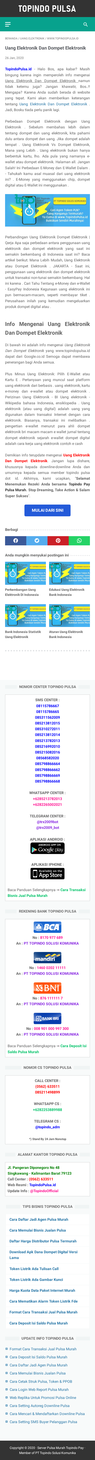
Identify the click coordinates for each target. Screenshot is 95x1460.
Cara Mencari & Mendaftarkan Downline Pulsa (47, 1414)
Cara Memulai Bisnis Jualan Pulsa (37, 1230)
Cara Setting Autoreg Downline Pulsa (40, 1406)
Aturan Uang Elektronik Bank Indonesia (66, 634)
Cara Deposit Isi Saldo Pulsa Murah (38, 1323)
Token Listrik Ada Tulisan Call (34, 1269)
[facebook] (15, 540)
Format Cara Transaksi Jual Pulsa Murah (43, 1312)
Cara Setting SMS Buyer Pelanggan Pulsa (43, 1422)
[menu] (8, 24)
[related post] (25, 573)
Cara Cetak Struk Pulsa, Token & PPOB (41, 1381)
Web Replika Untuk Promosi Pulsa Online (43, 1397)
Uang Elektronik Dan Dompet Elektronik (54, 104)
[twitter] (37, 540)
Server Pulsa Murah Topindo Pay (60, 1448)
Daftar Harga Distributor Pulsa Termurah (43, 1241)
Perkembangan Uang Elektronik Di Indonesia (22, 592)
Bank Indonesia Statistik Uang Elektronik (23, 634)
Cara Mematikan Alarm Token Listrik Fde (43, 1301)
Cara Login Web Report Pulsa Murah (39, 1389)
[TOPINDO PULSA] (47, 8)
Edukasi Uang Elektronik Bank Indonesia (66, 592)
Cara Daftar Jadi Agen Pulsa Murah (38, 1219)
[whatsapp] (79, 540)
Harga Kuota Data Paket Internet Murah (42, 1290)
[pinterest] (58, 540)
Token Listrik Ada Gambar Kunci (36, 1279)
